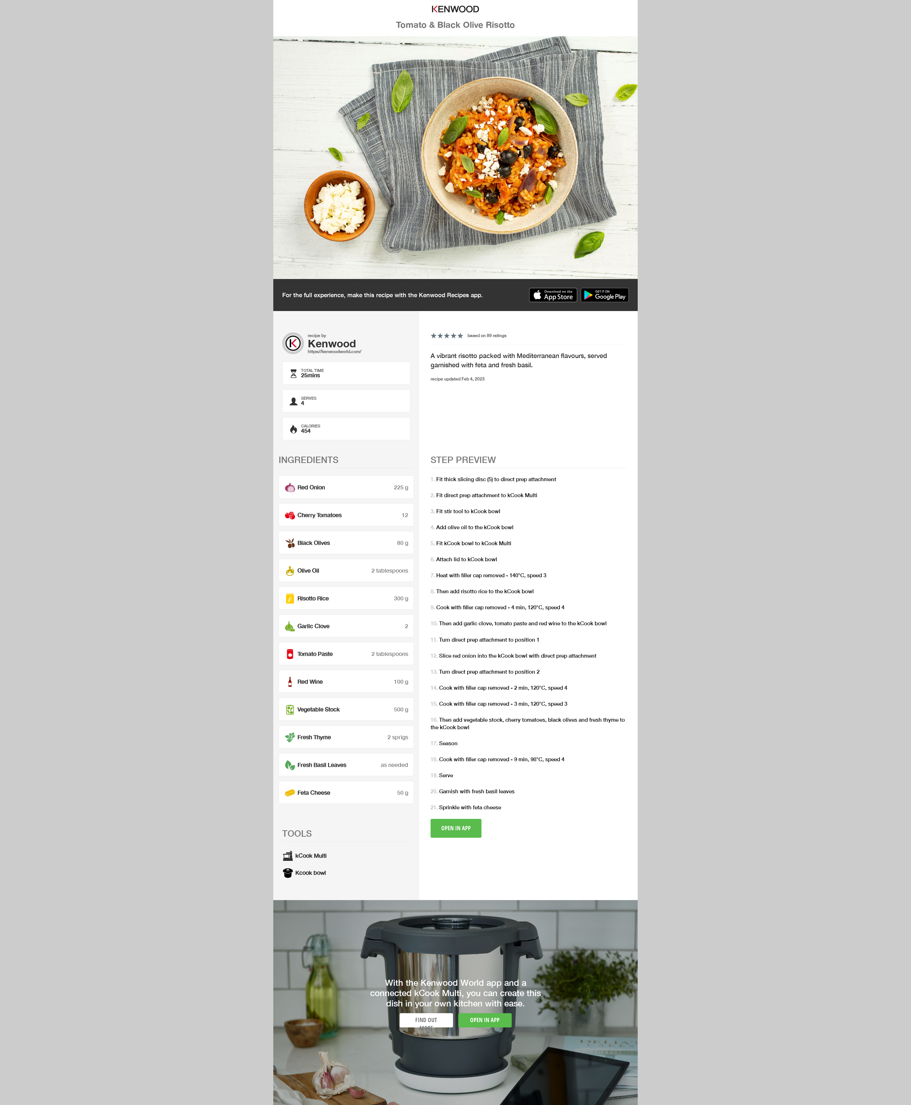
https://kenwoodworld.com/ (334, 351)
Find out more (426, 1021)
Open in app (456, 828)
